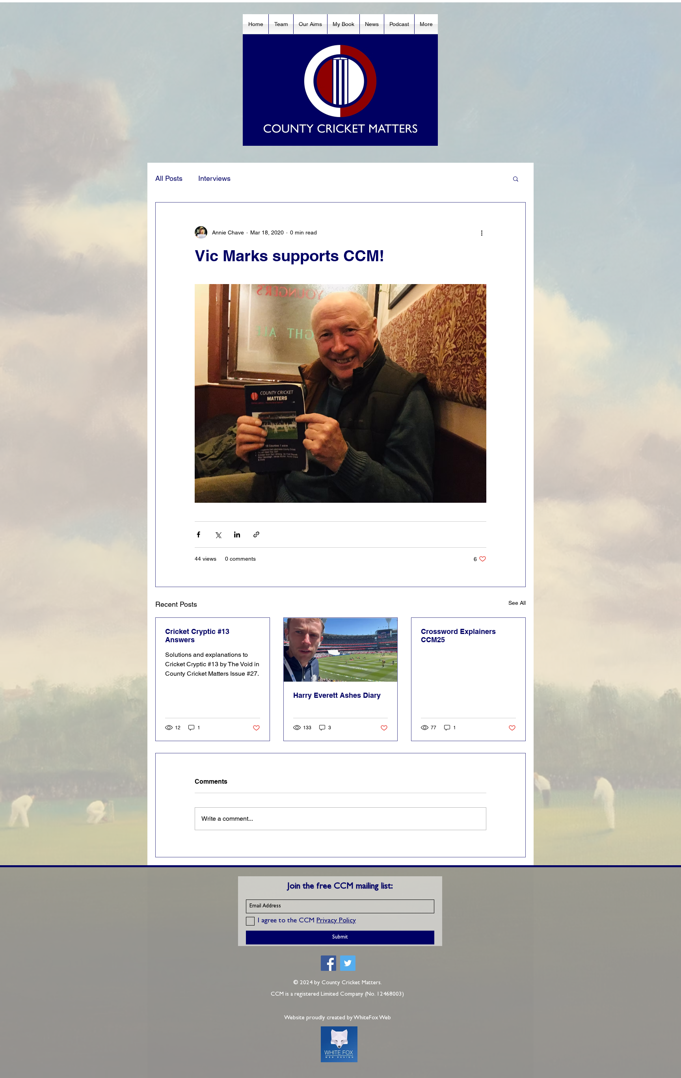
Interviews (214, 178)
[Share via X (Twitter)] (217, 534)
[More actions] (481, 232)
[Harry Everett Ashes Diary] (341, 650)
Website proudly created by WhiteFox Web (337, 1018)
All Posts (168, 178)
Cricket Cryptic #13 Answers (197, 635)
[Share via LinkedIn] (237, 534)
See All (517, 603)
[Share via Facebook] (198, 534)
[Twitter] (347, 963)
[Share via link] (256, 534)
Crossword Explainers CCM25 (458, 635)
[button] (515, 178)
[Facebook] (328, 963)
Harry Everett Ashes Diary (337, 695)
